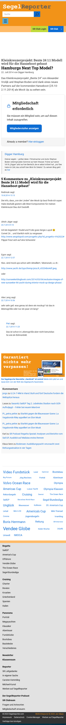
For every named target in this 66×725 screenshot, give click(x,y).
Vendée (6, 563)
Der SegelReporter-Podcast (15, 696)
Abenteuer (58, 477)
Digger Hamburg (14, 154)
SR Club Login (39, 29)
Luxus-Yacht (32, 489)
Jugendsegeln (32, 516)
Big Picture (7, 478)
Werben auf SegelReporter (14, 688)
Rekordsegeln (9, 494)
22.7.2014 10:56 (8, 300)
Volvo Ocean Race (16, 483)
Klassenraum (8, 659)
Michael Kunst (9, 684)
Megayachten (9, 621)
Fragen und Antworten (13, 704)
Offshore (6, 559)
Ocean (9, 568)
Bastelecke (7, 643)
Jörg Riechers (25, 478)
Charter (6, 583)
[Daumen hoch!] (2, 212)
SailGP (6, 500)
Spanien (6, 601)
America (6, 554)
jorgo (4, 393)
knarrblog (59, 516)
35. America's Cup (54, 505)
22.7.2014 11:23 (13, 327)
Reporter (6, 666)
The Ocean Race (56, 494)
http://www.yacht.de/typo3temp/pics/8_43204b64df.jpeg (29, 268)
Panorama (7, 613)
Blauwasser (24, 505)
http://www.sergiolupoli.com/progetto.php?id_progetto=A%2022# (32, 236)
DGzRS (60, 529)
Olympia (58, 483)
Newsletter (7, 655)
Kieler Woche (44, 529)
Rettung (39, 521)
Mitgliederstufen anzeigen (24, 128)
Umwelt (6, 535)
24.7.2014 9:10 (7, 225)
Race (15, 568)
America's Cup (36, 511)
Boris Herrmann (14, 522)
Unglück (8, 505)
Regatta (6, 546)
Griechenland (8, 597)
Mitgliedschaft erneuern (13, 709)
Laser (36, 472)
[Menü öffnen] (5, 21)
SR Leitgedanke (9, 671)
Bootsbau (57, 472)
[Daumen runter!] (2, 216)
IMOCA (18, 535)
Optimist (45, 472)
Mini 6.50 (17, 511)
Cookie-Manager (33, 717)
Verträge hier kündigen (11, 721)
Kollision (37, 505)
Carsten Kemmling (11, 680)
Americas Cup (12, 489)
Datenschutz (19, 717)
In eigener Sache (10, 675)
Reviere (5, 588)
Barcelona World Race (26, 500)
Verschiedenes (9, 648)
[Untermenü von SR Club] (61, 29)
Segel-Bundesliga (53, 499)
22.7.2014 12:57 (8, 258)
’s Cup (13, 554)
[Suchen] (37, 14)
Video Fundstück (16, 472)
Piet (8, 323)
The (4, 568)
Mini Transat (57, 511)
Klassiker (6, 626)
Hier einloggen (36, 141)
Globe (13, 563)
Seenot (41, 494)
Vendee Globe (16, 528)
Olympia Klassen (53, 489)
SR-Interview (58, 522)
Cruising (27, 494)
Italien (5, 606)
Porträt (42, 478)
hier (8, 170)
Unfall (5, 511)
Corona (6, 516)
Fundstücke (8, 635)
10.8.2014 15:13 (8, 195)
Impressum (7, 717)
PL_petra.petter (9, 413)
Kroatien (6, 592)
